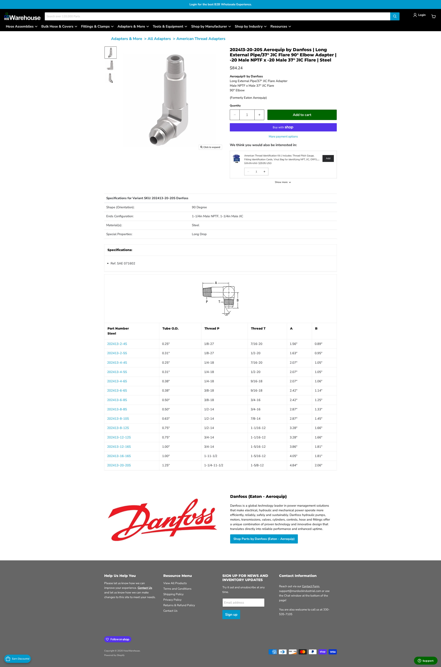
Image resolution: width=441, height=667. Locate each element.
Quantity (235, 105)
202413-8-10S (118, 419)
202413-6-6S (117, 390)
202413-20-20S (119, 465)
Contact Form (310, 586)
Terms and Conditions (177, 589)
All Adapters (159, 38)
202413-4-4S (117, 363)
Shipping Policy (173, 594)
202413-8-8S (117, 409)
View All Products (175, 583)
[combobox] (217, 16)
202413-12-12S (119, 437)
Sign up (231, 614)
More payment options (283, 136)
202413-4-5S (117, 372)
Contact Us (170, 611)
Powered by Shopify (114, 655)
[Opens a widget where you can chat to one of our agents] (426, 661)
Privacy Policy (172, 600)
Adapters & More (126, 38)
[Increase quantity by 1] (259, 115)
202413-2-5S (117, 353)
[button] (420, 15)
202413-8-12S (118, 428)
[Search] (394, 16)
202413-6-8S (117, 400)
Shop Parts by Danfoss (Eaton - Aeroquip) (264, 539)
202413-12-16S (119, 447)
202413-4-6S (117, 381)
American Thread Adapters (200, 38)
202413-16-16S (119, 456)
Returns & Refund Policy (179, 605)
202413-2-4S (117, 344)
